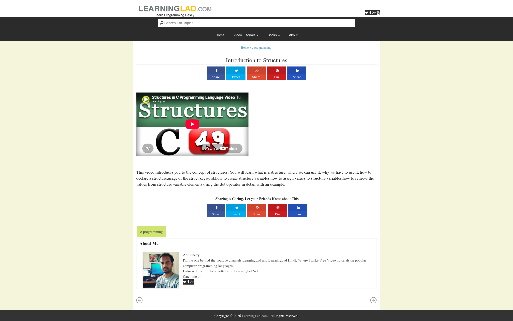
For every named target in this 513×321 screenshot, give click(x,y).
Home (220, 34)
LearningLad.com (255, 315)
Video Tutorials (244, 34)
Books (272, 34)
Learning (175, 8)
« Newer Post (139, 300)
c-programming (261, 47)
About (293, 34)
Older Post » (373, 300)
